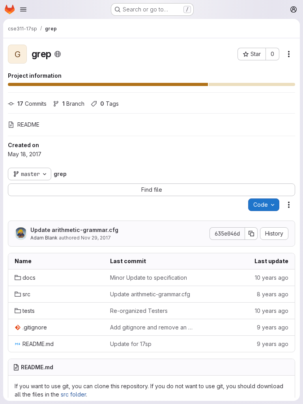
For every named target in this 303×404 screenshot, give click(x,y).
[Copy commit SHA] (251, 233)
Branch (73, 103)
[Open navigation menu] (23, 9)
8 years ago (272, 294)
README (28, 124)
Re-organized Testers (139, 310)
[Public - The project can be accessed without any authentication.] (57, 54)
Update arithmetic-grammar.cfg (74, 229)
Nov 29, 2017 (96, 238)
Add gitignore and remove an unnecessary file (151, 327)
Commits (32, 103)
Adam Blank (44, 238)
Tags (109, 103)
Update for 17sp (131, 343)
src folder (73, 394)
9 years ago (272, 327)
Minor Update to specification (148, 277)
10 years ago (271, 277)
